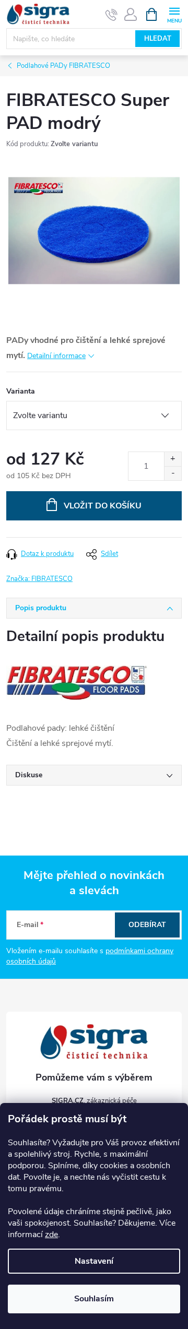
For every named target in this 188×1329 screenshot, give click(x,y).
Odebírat (147, 925)
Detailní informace (56, 356)
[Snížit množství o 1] (172, 473)
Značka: (39, 579)
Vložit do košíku (103, 506)
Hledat (157, 38)
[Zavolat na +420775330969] (111, 14)
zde (51, 1234)
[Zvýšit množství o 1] (172, 459)
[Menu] (174, 14)
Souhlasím (94, 1298)
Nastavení (94, 1261)
